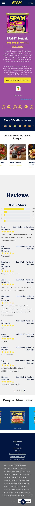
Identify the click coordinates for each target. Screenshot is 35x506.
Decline (27, 501)
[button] (23, 502)
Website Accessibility (17, 457)
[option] (18, 89)
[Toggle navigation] (3, 3)
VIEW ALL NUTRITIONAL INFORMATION (17, 80)
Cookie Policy (8, 495)
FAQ (17, 445)
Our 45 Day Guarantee (17, 454)
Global (17, 451)
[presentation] (2, 126)
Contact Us (17, 448)
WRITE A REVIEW (17, 47)
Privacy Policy (20, 495)
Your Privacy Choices (17, 459)
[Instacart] (18, 88)
